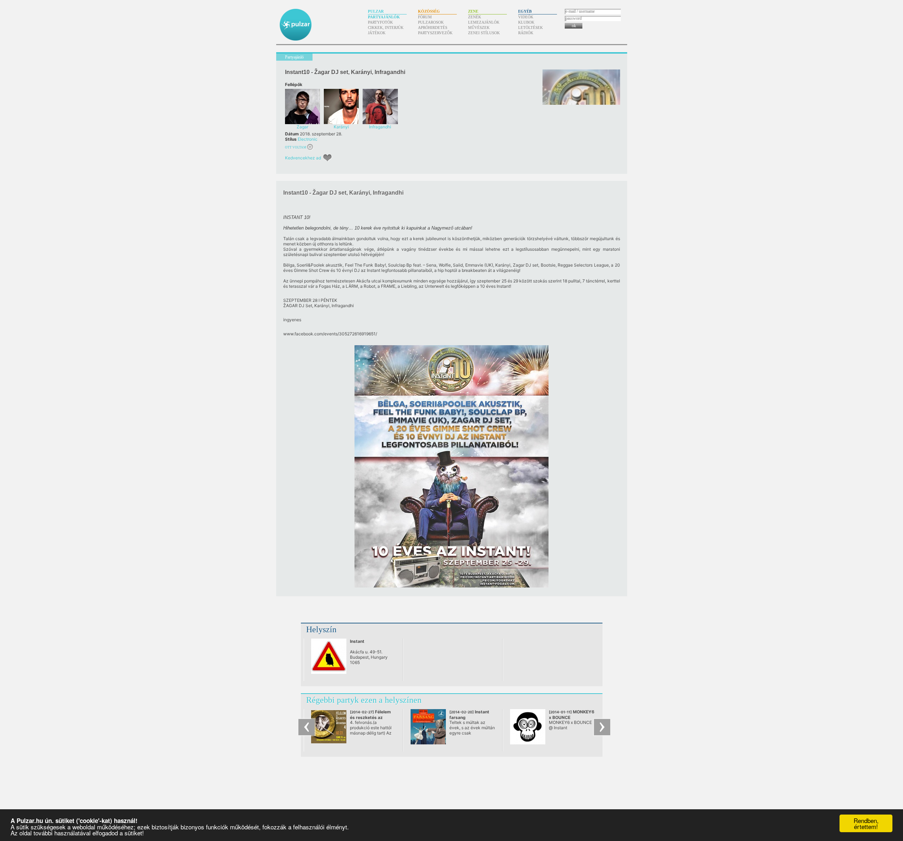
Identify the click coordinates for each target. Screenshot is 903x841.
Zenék (474, 17)
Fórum (425, 17)
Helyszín (321, 629)
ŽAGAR (290, 305)
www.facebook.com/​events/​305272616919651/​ (330, 333)
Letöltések (530, 27)
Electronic (307, 139)
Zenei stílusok (484, 33)
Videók (525, 17)
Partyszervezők (435, 33)
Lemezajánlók (483, 22)
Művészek (479, 27)
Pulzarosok (431, 22)
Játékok (377, 33)
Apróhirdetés (432, 27)
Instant (357, 641)
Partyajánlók (384, 17)
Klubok (526, 22)
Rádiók (525, 33)
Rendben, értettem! (866, 823)
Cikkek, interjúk (386, 27)
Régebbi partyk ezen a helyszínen (364, 700)
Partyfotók (380, 22)
